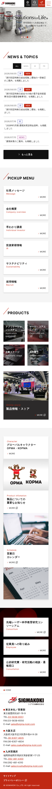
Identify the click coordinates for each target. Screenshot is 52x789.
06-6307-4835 (16, 738)
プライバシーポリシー (13, 780)
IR (35, 66)
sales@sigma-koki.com (23, 724)
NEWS (26, 66)
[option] (26, 21)
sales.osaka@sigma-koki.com (26, 745)
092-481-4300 (15, 758)
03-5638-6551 (15, 717)
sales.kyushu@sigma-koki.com (27, 766)
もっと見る (27, 154)
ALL (17, 66)
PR (44, 66)
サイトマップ (9, 776)
